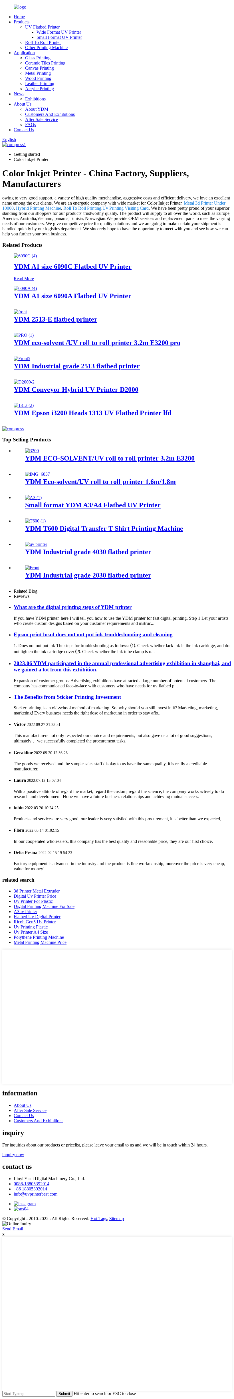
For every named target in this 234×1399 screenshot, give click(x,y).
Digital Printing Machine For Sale (44, 906)
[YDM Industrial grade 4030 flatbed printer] (36, 544)
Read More (24, 278)
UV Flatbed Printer (42, 27)
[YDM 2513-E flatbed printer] (20, 311)
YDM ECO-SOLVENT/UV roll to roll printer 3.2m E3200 (110, 458)
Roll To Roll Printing (82, 208)
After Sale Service (41, 119)
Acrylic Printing (39, 88)
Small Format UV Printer (59, 37)
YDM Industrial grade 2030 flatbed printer (88, 575)
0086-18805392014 (31, 1183)
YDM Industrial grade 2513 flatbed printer (77, 366)
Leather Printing (39, 83)
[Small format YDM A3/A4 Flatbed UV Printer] (33, 497)
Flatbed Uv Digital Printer (37, 916)
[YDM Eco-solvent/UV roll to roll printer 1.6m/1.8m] (37, 474)
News (19, 93)
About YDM (36, 109)
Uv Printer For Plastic (33, 901)
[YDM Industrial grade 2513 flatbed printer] (22, 358)
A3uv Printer (25, 911)
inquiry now (13, 1154)
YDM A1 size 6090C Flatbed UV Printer (73, 266)
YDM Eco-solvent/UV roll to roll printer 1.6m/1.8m (100, 481)
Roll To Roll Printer (43, 42)
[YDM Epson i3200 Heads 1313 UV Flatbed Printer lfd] (24, 405)
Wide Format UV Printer (59, 32)
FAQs (30, 124)
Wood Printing (38, 78)
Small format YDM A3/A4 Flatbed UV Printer (93, 505)
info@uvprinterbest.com (35, 1194)
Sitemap (116, 1218)
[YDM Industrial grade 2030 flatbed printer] (32, 567)
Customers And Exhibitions (50, 114)
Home (19, 16)
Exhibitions (35, 98)
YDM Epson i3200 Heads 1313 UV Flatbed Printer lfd (92, 413)
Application (24, 52)
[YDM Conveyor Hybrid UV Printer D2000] (24, 381)
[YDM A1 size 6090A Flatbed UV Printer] (25, 288)
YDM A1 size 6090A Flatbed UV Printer (72, 296)
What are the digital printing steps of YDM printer (73, 607)
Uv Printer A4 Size (31, 932)
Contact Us (24, 129)
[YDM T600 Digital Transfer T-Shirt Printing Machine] (35, 520)
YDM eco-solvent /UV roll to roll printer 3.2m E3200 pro (97, 342)
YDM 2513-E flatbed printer (55, 319)
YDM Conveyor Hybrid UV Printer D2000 (76, 389)
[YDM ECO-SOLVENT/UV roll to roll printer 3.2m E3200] (32, 450)
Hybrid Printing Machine (38, 208)
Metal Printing (38, 73)
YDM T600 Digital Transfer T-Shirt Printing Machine (104, 528)
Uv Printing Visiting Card (125, 208)
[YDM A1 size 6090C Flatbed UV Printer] (25, 255)
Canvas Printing (39, 68)
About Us (22, 104)
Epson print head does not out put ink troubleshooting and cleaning (93, 634)
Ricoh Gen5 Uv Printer (35, 921)
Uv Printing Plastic (31, 926)
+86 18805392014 (30, 1188)
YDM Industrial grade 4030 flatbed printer (88, 552)
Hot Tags (98, 1218)
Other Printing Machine (46, 47)
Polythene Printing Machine (39, 937)
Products (21, 21)
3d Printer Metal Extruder (37, 891)
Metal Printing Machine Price (40, 942)
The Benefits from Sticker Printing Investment (67, 697)
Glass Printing (38, 57)
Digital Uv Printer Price (35, 896)
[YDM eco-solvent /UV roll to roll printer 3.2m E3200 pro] (24, 335)
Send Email (12, 1228)
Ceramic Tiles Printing (45, 62)
